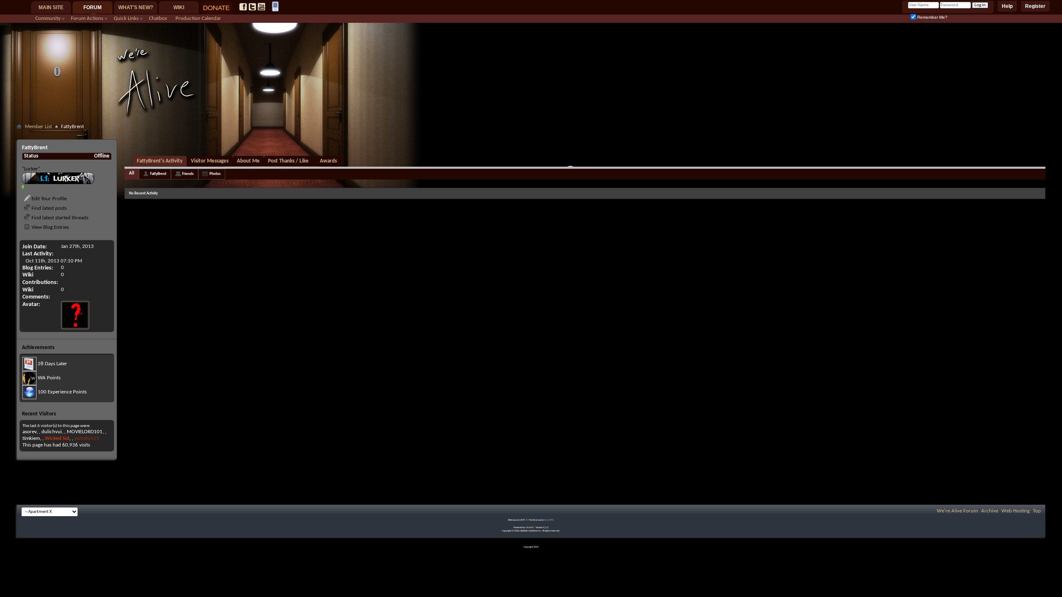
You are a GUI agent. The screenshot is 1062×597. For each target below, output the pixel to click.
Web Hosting (1015, 511)
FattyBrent (158, 174)
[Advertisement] (531, 135)
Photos (215, 174)
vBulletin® (530, 527)
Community (48, 18)
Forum (92, 7)
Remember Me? (932, 17)
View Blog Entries (49, 227)
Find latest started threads (59, 218)
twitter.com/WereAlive (252, 6)
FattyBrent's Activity (160, 161)
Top (1037, 511)
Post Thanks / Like (288, 161)
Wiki (178, 7)
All (131, 173)
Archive (989, 511)
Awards (328, 161)
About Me (248, 161)
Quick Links (126, 18)
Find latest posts (48, 208)
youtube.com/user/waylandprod (261, 6)
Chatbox (158, 18)
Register (1035, 6)
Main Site (51, 7)
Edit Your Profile (48, 198)
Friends (188, 174)
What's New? (135, 7)
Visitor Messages (210, 161)
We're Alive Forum (957, 511)
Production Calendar (198, 18)
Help (1007, 6)
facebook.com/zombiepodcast (243, 6)
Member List (38, 126)
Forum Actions (87, 18)
